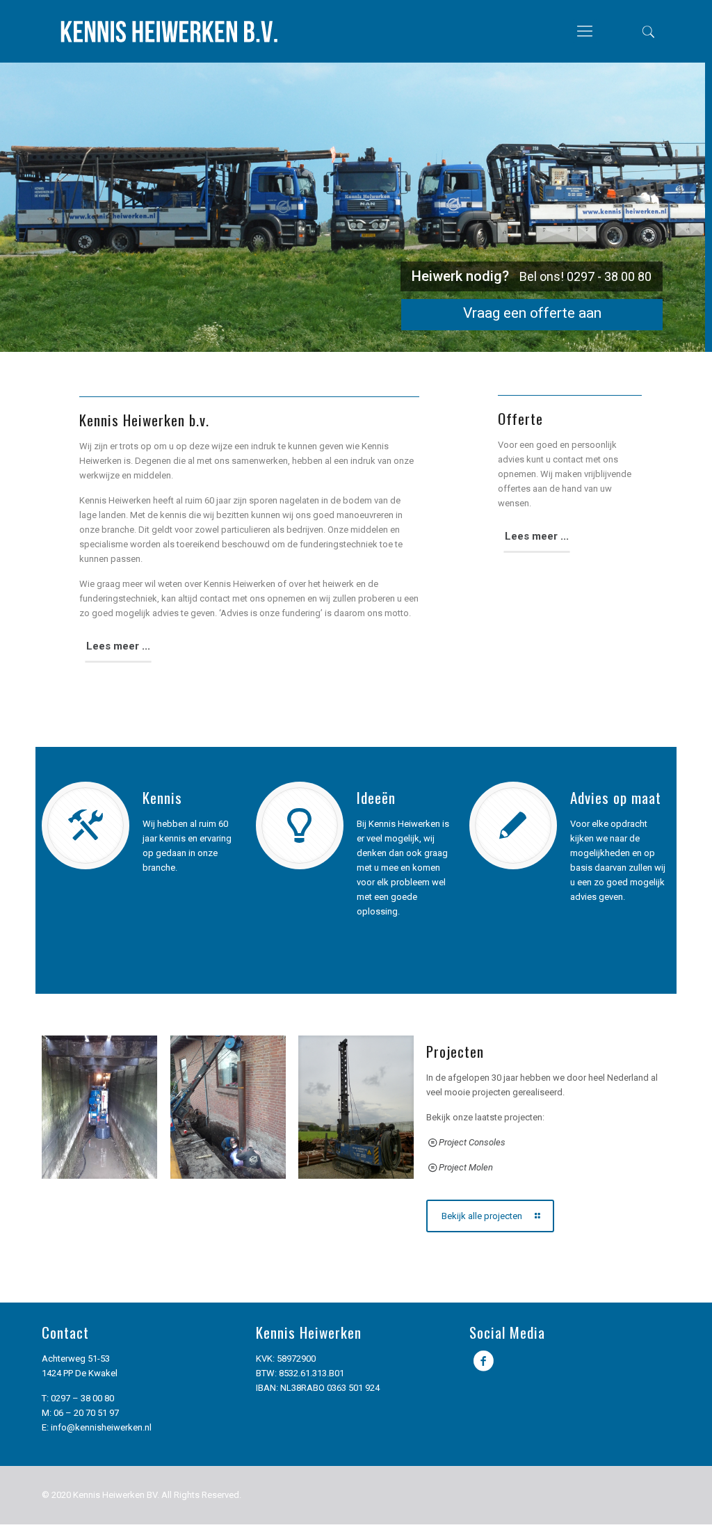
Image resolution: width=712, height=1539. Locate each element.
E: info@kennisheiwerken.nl (97, 1427)
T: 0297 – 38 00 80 (78, 1398)
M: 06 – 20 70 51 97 (80, 1413)
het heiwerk (332, 584)
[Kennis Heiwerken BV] (169, 31)
